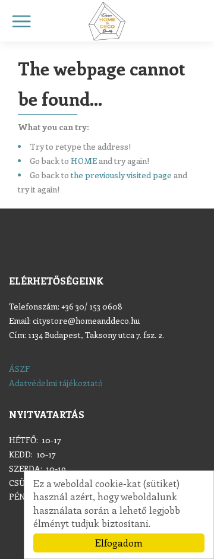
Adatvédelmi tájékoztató (56, 383)
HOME (84, 160)
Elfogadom (119, 542)
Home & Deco (107, 21)
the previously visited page (121, 175)
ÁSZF (19, 368)
